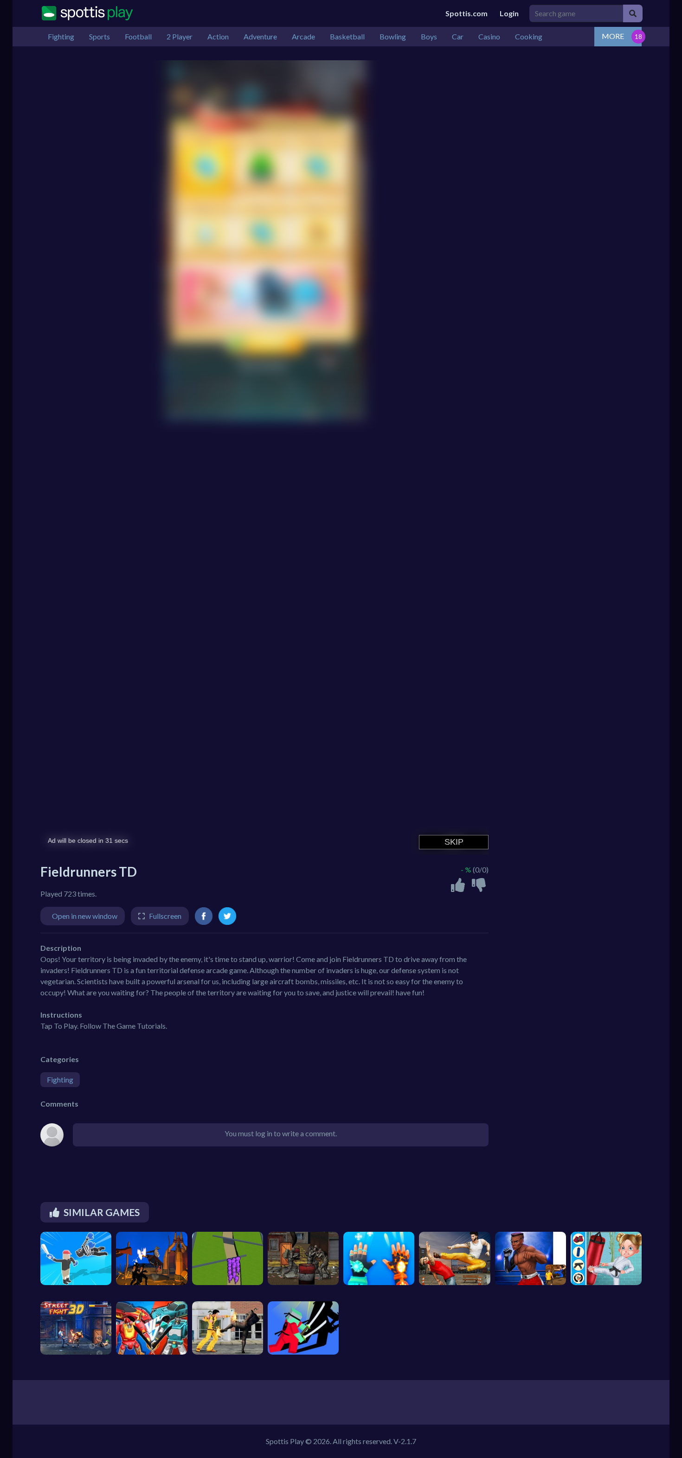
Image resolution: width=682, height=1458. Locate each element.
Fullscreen (165, 915)
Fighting (60, 1079)
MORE (613, 36)
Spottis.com (466, 13)
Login (509, 13)
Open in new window (84, 915)
